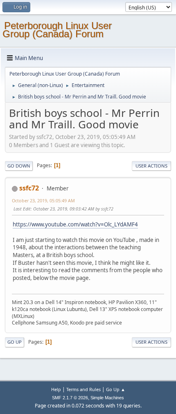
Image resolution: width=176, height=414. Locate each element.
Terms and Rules (83, 389)
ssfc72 (29, 188)
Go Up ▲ (115, 389)
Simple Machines (107, 397)
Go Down (18, 166)
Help (56, 389)
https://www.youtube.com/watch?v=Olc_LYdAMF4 (75, 224)
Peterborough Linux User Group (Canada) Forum (57, 29)
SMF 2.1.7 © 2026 (70, 397)
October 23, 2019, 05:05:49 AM (43, 200)
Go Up (14, 342)
